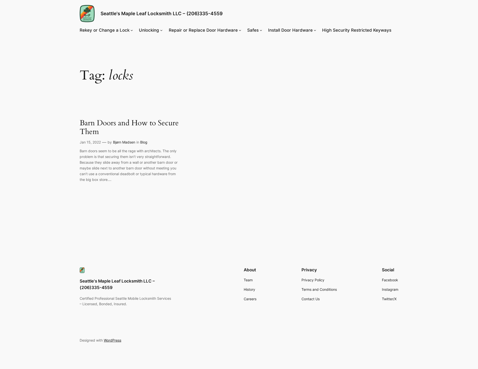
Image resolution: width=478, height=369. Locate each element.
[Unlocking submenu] (161, 30)
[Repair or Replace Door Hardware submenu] (240, 30)
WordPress (112, 340)
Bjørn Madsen (124, 142)
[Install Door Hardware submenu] (315, 30)
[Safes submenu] (261, 30)
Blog (143, 142)
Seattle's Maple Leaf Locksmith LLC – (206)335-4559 (162, 13)
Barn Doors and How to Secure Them (129, 128)
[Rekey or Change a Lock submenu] (131, 30)
